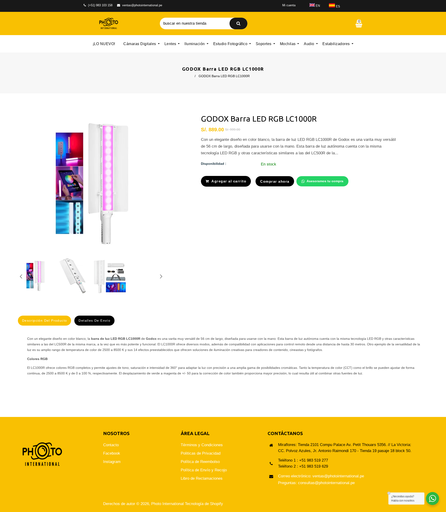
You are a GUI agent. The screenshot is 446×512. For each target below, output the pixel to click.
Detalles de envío (94, 320)
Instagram (112, 461)
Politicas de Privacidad (200, 453)
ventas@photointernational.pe (142, 5)
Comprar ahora (274, 181)
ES (337, 6)
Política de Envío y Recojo (204, 470)
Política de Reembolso (200, 461)
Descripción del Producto (44, 320)
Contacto (111, 445)
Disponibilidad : (213, 163)
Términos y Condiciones (202, 445)
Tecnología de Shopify (204, 504)
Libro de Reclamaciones (202, 478)
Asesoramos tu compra (325, 181)
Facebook (111, 453)
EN (317, 5)
